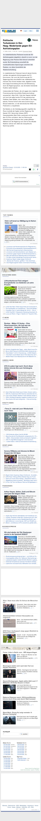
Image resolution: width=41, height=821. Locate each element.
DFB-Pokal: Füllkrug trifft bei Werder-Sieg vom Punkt (21, 477)
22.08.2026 (7, 746)
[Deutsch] (21, 31)
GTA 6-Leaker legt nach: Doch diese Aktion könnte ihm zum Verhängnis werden (18, 368)
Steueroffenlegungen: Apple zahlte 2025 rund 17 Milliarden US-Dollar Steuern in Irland (20, 682)
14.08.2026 (7, 761)
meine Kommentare (25, 770)
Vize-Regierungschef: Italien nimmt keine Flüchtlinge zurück (23, 262)
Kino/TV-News (8, 403)
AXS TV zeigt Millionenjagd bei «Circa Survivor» (19, 440)
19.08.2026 (7, 751)
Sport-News (7, 445)
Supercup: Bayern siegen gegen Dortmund (18, 259)
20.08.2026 (7, 749)
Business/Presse (9, 526)
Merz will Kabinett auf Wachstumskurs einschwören (21, 255)
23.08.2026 (7, 744)
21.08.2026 (7, 748)
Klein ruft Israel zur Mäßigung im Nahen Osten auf (20, 222)
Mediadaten (23, 805)
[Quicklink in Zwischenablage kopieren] (35, 165)
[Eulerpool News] (8, 167)
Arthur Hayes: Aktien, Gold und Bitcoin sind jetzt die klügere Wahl (19, 492)
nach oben (34, 809)
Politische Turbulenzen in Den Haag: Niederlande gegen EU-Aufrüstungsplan (17, 44)
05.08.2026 (21, 751)
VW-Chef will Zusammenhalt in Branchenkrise (19, 250)
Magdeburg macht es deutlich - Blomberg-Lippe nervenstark (23, 480)
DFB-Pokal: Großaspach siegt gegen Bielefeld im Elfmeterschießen (20, 632)
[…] (6, 242)
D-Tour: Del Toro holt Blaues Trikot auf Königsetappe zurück (23, 482)
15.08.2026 (7, 760)
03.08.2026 (21, 754)
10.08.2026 (7, 768)
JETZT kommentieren (21, 181)
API (29, 807)
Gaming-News (8, 360)
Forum (9, 807)
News (13, 807)
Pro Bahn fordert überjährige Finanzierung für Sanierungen (23, 257)
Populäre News (22, 758)
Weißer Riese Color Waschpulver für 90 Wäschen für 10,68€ (23, 356)
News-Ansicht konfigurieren (32, 768)
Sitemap (4, 805)
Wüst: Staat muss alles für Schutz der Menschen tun (20, 601)
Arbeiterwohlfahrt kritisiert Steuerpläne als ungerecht (18, 616)
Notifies (37, 770)
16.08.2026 (7, 758)
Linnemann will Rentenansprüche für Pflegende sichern (22, 246)
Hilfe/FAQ (24, 807)
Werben (18, 807)
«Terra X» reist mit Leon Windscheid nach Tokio (18, 409)
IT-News (5, 317)
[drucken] (37, 165)
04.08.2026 (21, 753)
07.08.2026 (21, 748)
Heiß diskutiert (22, 760)
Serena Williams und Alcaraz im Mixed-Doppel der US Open (19, 452)
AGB (17, 805)
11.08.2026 (7, 766)
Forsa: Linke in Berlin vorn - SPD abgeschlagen (20, 652)
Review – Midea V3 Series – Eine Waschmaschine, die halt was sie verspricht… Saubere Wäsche (17, 325)
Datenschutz (11, 805)
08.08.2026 (21, 746)
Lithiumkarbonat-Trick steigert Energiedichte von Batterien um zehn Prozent (19, 282)
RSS (32, 807)
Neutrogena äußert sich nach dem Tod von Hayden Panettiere (18, 667)
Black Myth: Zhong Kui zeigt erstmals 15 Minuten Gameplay (17, 713)
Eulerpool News (27, 51)
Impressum (30, 805)
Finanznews (7, 486)
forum (37, 184)
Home (36, 805)
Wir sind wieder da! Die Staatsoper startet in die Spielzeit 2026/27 (18, 533)
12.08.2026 (7, 765)
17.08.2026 (7, 754)
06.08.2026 (21, 749)
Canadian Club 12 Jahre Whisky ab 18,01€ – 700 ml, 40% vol (23, 310)
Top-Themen (8, 215)
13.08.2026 (7, 763)
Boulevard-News (9, 275)
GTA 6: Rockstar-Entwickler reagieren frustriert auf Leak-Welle (23, 397)
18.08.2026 (7, 753)
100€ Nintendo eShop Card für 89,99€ (17, 434)
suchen (25, 734)
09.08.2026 (21, 744)
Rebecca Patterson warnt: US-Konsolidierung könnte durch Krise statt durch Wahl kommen (19, 698)
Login (25, 31)
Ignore (32, 770)
